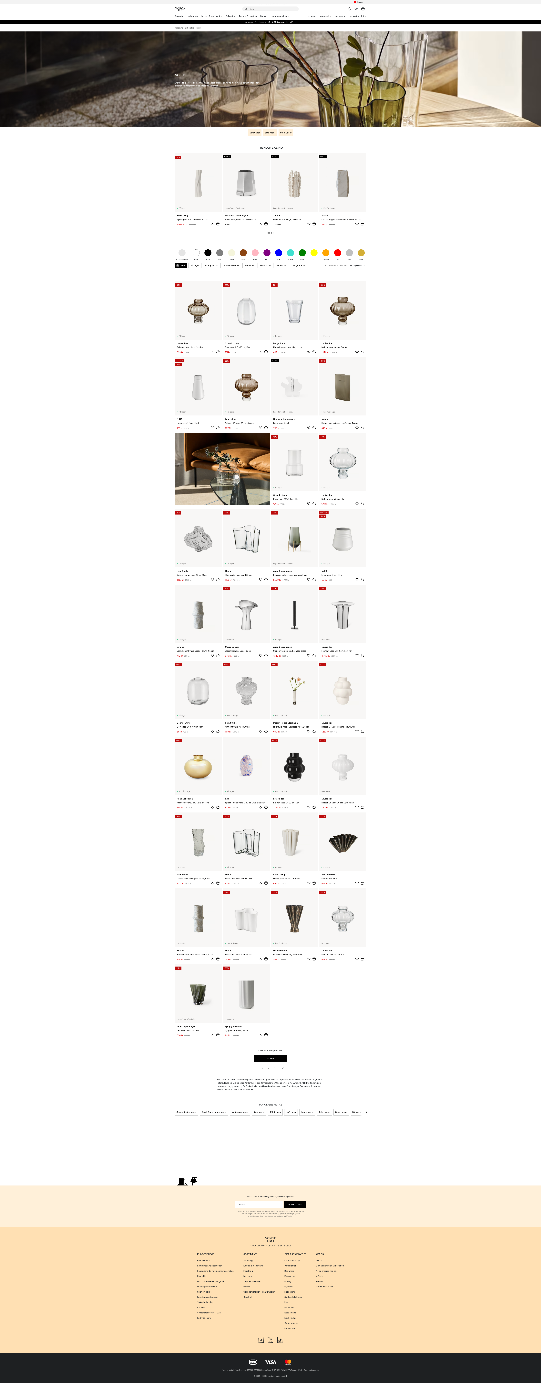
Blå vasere (357, 1112)
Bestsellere (289, 1292)
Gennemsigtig (182, 260)
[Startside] (180, 9)
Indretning (193, 16)
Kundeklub (202, 1276)
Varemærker (326, 16)
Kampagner (340, 16)
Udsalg (287, 1281)
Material (264, 265)
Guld (361, 260)
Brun (243, 260)
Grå (219, 260)
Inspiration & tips (358, 16)
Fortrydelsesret (204, 1318)
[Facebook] (261, 1340)
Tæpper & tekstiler (248, 16)
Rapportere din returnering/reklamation (215, 1271)
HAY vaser (291, 1112)
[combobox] (360, 2)
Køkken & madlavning (211, 16)
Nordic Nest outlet (324, 1286)
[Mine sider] (349, 9)
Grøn (302, 260)
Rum (286, 1302)
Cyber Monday (291, 1323)
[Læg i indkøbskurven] (217, 224)
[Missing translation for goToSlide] (272, 233)
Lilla (267, 260)
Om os (319, 1260)
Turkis (290, 260)
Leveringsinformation (207, 1286)
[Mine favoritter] (356, 9)
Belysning (230, 16)
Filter (182, 265)
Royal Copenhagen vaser (213, 1112)
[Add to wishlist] (212, 224)
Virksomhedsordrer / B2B (209, 1312)
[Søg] (246, 8)
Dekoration (189, 28)
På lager (195, 265)
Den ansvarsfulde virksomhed (330, 1265)
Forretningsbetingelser (207, 1297)
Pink (255, 260)
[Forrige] (175, 1112)
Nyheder (312, 16)
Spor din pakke (204, 1292)
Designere (297, 265)
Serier (280, 265)
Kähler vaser (307, 1112)
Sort (208, 260)
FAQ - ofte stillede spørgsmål (210, 1281)
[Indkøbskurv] (363, 9)
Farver (248, 265)
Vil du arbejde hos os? (326, 1271)
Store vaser (285, 132)
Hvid (196, 260)
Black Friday (290, 1318)
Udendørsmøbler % (280, 16)
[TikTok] (279, 1340)
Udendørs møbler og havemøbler (259, 1292)
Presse (319, 1281)
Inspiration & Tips (292, 1260)
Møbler (263, 16)
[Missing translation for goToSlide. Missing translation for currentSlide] (269, 233)
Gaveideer (289, 1307)
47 (275, 1067)
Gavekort (247, 1297)
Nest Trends (290, 1312)
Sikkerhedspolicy (205, 1302)
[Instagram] (270, 1340)
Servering (179, 16)
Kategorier (210, 265)
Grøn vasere (341, 1112)
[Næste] (366, 1112)
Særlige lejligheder (293, 1297)
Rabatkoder (289, 1328)
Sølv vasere (324, 1112)
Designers (289, 1271)
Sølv (349, 260)
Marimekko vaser (239, 1112)
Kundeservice (203, 1260)
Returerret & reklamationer (209, 1265)
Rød (337, 260)
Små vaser (270, 132)
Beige (231, 260)
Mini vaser (255, 132)
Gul (314, 260)
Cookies (201, 1307)
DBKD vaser (275, 1112)
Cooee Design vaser (186, 1112)
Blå (278, 260)
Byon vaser (258, 1112)
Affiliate (319, 1276)
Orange (326, 260)
